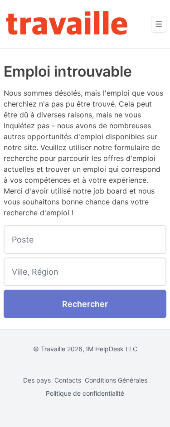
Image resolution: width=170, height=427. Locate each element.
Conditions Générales (116, 380)
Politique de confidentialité (85, 393)
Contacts (67, 380)
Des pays (37, 380)
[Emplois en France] (67, 24)
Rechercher (85, 304)
